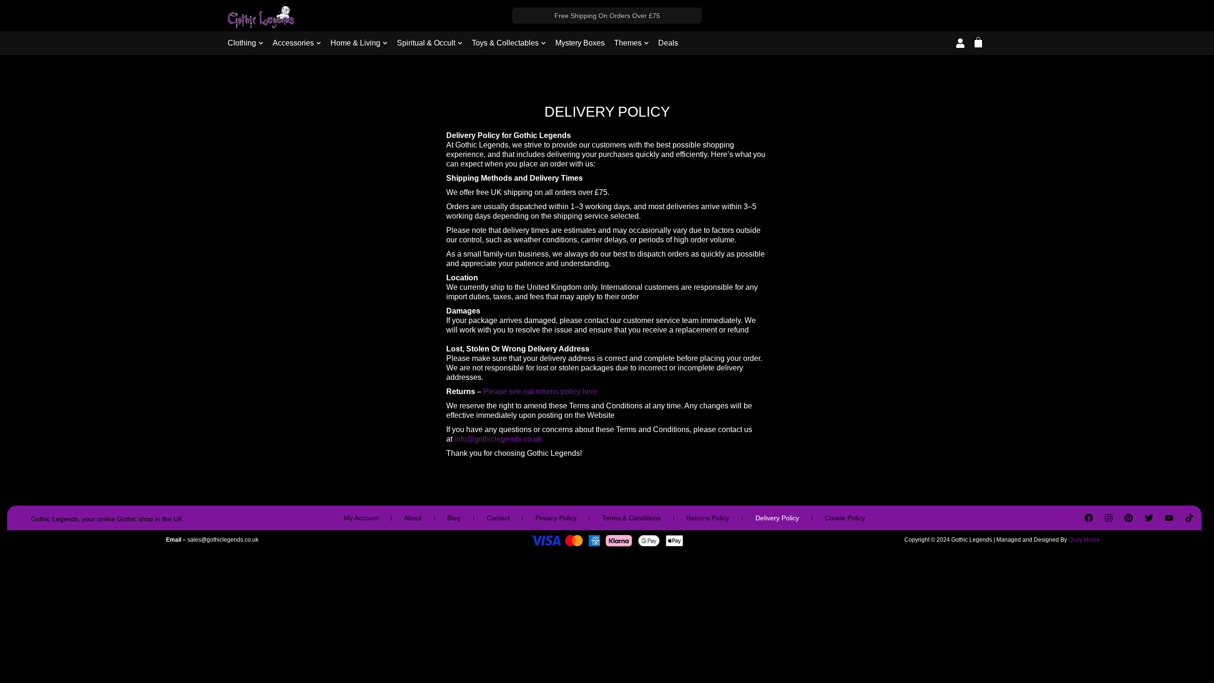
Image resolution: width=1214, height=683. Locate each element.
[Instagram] (1108, 518)
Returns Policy (707, 518)
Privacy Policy (556, 518)
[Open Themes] (646, 43)
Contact (498, 518)
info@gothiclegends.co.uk (498, 439)
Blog (453, 518)
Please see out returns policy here (541, 392)
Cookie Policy (845, 518)
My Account (361, 518)
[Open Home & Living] (385, 43)
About (413, 518)
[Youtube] (1169, 518)
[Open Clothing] (260, 43)
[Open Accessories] (318, 43)
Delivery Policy (777, 518)
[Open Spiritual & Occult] (460, 43)
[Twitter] (1149, 518)
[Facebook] (1088, 518)
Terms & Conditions (631, 518)
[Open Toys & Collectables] (543, 43)
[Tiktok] (1188, 518)
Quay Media (1084, 539)
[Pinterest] (1128, 518)
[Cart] (978, 42)
